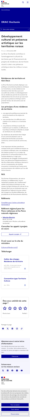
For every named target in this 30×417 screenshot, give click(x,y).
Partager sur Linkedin (12, 328)
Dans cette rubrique (8, 29)
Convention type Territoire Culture (15, 279)
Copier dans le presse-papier (21, 328)
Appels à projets (14, 234)
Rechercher (23, 2)
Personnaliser (15, 414)
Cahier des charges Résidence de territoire (13, 260)
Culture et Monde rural (8, 247)
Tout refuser (15, 409)
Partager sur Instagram (17, 328)
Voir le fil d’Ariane (5, 10)
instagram (17, 370)
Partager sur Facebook (3, 328)
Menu (27, 2)
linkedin (7, 370)
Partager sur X (7, 328)
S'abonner (15, 356)
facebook (12, 370)
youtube (21, 370)
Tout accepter (15, 405)
